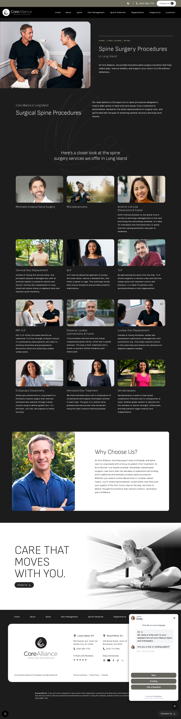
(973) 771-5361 (113, 649)
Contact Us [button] (166, 713)
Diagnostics (155, 12)
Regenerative (137, 12)
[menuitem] (104, 660)
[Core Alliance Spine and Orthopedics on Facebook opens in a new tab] (113, 660)
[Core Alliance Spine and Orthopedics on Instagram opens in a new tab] (104, 660)
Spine (79, 12)
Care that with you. (42, 562)
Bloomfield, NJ (115, 635)
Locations (170, 12)
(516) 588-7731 (83, 649)
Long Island (114, 41)
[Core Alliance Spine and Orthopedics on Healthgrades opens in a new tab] (122, 660)
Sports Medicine (118, 12)
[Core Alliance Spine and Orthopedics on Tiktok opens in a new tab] (118, 660)
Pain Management (96, 12)
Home (58, 12)
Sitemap (105, 675)
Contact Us (165, 3)
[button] (5, 713)
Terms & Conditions (80, 675)
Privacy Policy (94, 675)
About (68, 12)
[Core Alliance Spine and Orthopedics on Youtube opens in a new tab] (108, 660)
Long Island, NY (85, 635)
